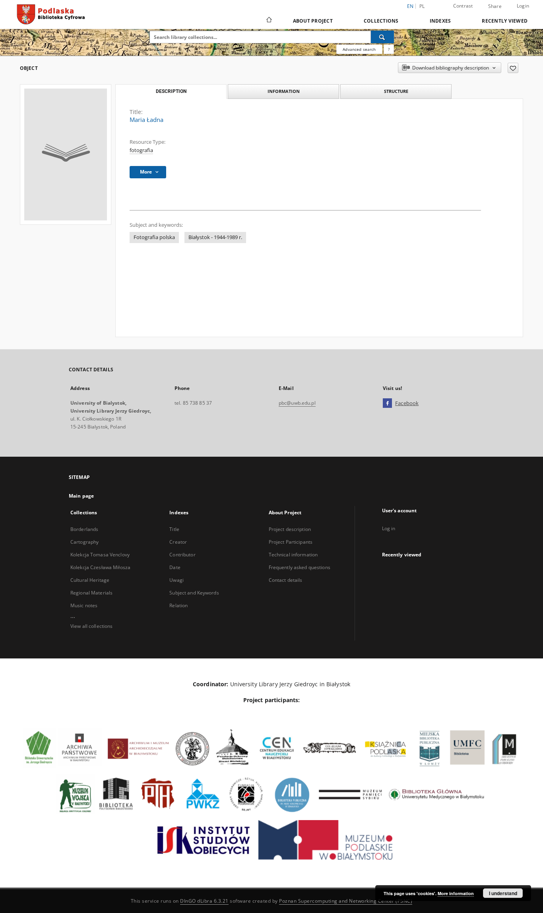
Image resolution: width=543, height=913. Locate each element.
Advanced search (359, 49)
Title (174, 529)
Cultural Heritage (89, 580)
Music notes (83, 605)
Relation (178, 605)
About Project (313, 20)
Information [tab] (284, 91)
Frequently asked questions (299, 567)
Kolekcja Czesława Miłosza (100, 567)
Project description (290, 529)
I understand (503, 893)
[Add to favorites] (513, 68)
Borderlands (84, 529)
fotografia (141, 150)
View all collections (91, 626)
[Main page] (268, 20)
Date (174, 567)
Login (523, 5)
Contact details (286, 580)
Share (495, 6)
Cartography (84, 542)
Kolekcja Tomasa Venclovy (100, 554)
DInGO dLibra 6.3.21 (204, 901)
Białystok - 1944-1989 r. (215, 237)
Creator (178, 542)
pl (422, 6)
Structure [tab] (396, 91)
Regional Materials (91, 592)
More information (456, 893)
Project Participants (290, 542)
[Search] (382, 37)
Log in (389, 528)
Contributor (182, 554)
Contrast (463, 5)
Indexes (440, 20)
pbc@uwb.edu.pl (297, 403)
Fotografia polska (154, 237)
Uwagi (176, 580)
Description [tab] (171, 91)
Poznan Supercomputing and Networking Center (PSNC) (345, 901)
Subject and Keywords (194, 592)
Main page (81, 495)
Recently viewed (504, 20)
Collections (381, 20)
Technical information (293, 554)
